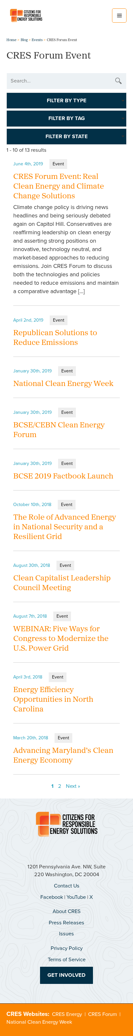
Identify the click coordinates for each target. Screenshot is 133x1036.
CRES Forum (102, 1014)
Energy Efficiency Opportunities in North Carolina (53, 699)
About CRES (67, 911)
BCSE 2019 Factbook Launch (63, 476)
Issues (66, 934)
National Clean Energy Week (63, 384)
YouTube (76, 897)
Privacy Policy (67, 948)
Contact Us (66, 886)
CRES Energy (67, 1014)
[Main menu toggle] (119, 15)
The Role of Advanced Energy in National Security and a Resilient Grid (64, 527)
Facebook (51, 897)
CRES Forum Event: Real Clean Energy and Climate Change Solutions (58, 186)
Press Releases (66, 923)
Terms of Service (67, 959)
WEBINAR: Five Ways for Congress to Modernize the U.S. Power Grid (60, 639)
